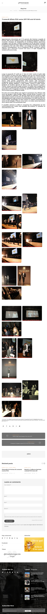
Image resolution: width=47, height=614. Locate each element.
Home (11, 10)
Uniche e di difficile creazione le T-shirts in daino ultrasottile (26, 82)
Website (6, 508)
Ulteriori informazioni (20, 610)
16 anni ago (6, 21)
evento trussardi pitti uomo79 (27, 419)
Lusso (10, 467)
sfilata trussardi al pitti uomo (15, 419)
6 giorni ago (33, 583)
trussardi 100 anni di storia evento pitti (14, 420)
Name (5, 496)
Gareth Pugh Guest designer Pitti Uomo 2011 (22, 436)
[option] (12, 470)
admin (3, 21)
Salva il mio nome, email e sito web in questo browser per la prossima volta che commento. (23, 516)
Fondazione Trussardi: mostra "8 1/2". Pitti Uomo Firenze (22, 443)
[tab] (27, 569)
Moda (14, 467)
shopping (30, 87)
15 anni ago (6, 473)
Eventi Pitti (15, 10)
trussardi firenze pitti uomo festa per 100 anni (32, 420)
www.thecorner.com (8, 107)
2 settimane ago (33, 599)
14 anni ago (29, 473)
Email (5, 502)
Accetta (27, 610)
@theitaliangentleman (12, 555)
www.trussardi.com (7, 106)
